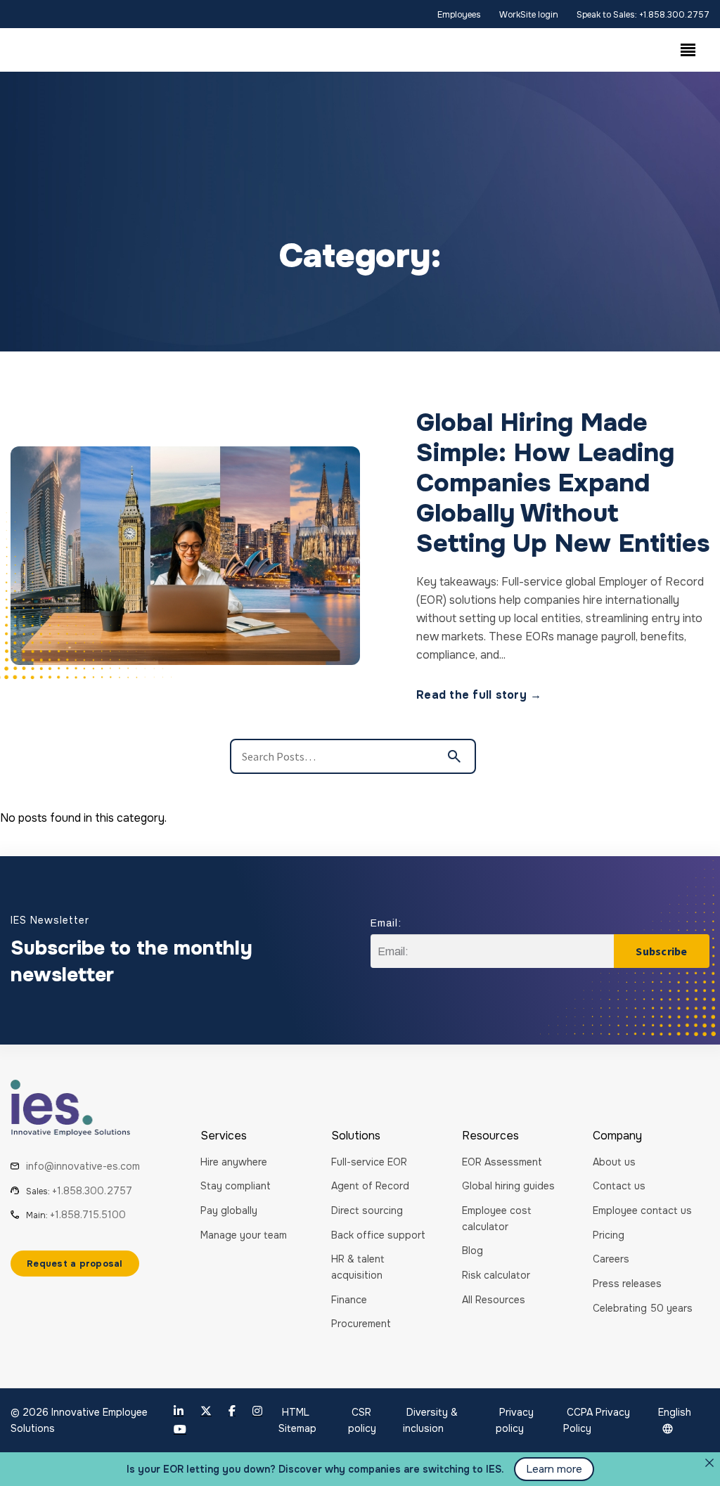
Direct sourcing (367, 1210)
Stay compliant (235, 1186)
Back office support (378, 1235)
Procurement (361, 1323)
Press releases (627, 1283)
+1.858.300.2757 (92, 1190)
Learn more (554, 1469)
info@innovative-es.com (83, 1166)
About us (614, 1162)
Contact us (619, 1186)
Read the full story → (478, 694)
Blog (472, 1250)
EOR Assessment (502, 1162)
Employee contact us (642, 1210)
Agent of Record (370, 1186)
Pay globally (228, 1210)
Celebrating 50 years (643, 1308)
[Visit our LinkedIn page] (179, 1411)
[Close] (709, 1462)
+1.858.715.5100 (88, 1214)
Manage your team (243, 1235)
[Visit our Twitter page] (206, 1411)
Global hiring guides (508, 1186)
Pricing (608, 1235)
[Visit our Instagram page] (257, 1411)
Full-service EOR (369, 1162)
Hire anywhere (233, 1162)
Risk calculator (496, 1275)
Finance (349, 1299)
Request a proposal (75, 1263)
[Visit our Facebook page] (232, 1411)
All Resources (493, 1299)
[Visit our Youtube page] (180, 1429)
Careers (611, 1259)
